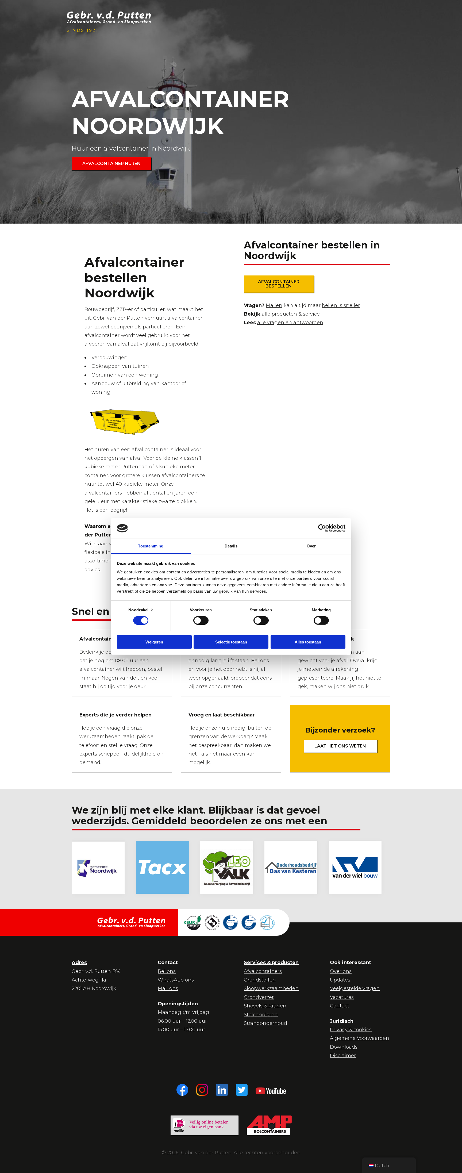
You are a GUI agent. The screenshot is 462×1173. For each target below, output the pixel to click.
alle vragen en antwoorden (290, 322)
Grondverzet (259, 997)
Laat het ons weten (340, 746)
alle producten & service (291, 314)
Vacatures (342, 997)
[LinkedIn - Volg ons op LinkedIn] (222, 1090)
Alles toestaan (308, 641)
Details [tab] (231, 546)
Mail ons (168, 988)
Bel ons (167, 971)
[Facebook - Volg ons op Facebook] (182, 1090)
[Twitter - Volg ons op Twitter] (242, 1090)
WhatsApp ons (176, 980)
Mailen (274, 305)
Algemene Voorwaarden (359, 1038)
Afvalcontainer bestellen (278, 284)
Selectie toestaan (231, 641)
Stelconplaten (261, 1015)
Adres (79, 962)
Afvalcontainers (263, 971)
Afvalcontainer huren (111, 163)
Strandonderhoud (265, 1023)
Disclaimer (343, 1056)
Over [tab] (311, 546)
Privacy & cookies (351, 1030)
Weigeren (154, 641)
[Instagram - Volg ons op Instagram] (202, 1090)
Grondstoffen (260, 980)
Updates (340, 980)
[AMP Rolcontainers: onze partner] (269, 1125)
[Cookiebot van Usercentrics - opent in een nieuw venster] (322, 528)
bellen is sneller (341, 305)
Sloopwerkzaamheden (271, 988)
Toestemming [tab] (150, 546)
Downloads (343, 1047)
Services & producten (271, 962)
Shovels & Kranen (265, 1006)
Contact (339, 1006)
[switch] (196, 620)
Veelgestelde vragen (355, 988)
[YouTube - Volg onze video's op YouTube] (271, 1089)
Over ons (341, 971)
